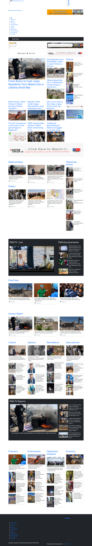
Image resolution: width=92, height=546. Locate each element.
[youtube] (68, 4)
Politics (12, 21)
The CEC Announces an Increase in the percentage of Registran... (17, 126)
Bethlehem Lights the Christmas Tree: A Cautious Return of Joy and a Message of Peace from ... (75, 264)
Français (18, 1)
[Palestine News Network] (15, 10)
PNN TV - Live (16, 242)
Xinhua (69, 59)
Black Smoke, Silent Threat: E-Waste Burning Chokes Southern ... (16, 105)
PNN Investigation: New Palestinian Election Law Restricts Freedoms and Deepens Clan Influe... (75, 248)
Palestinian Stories (71, 163)
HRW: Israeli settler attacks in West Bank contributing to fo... (36, 126)
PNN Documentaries (68, 242)
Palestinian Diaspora (52, 452)
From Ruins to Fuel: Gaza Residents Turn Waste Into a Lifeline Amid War (26, 84)
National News (15, 162)
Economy (13, 34)
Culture (12, 26)
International (14, 32)
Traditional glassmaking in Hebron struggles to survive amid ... (54, 126)
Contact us (13, 4)
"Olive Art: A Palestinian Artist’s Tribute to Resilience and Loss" (75, 271)
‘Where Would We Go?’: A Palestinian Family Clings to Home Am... (55, 83)
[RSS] (68, 5)
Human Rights (14, 24)
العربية (22, 1)
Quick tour (13, 19)
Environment (34, 451)
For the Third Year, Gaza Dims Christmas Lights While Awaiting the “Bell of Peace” (75, 255)
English (14, 1)
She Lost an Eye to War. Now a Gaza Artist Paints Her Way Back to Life (75, 413)
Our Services (14, 2)
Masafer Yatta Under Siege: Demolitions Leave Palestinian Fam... (36, 105)
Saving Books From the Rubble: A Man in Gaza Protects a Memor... (55, 62)
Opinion (13, 27)
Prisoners (13, 23)
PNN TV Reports (15, 31)
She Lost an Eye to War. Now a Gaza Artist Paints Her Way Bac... (55, 105)
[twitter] (68, 2)
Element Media (66, 544)
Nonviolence (14, 29)
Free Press (13, 280)
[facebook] (68, 1)
